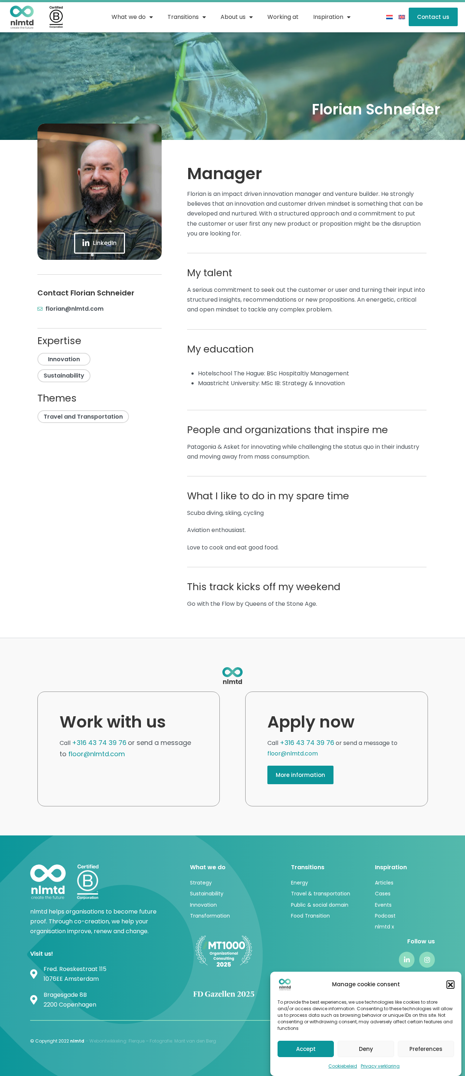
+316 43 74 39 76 (99, 742)
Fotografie (161, 1041)
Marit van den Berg (195, 1041)
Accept (306, 1048)
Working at (283, 17)
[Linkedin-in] (407, 959)
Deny (366, 1048)
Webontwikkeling (107, 1041)
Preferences (425, 1048)
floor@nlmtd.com (96, 753)
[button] (450, 984)
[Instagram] (427, 959)
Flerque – (139, 1041)
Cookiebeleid (342, 1066)
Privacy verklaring (380, 1066)
